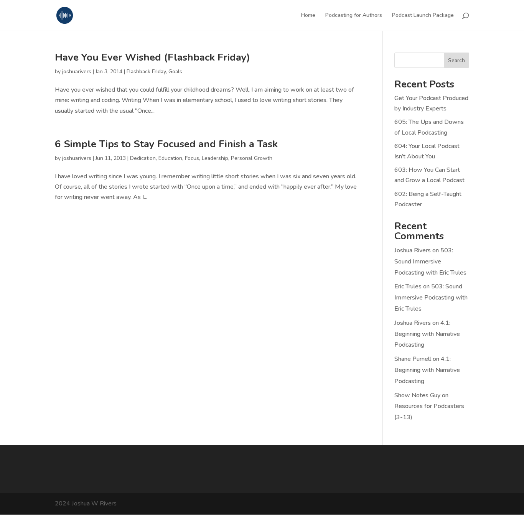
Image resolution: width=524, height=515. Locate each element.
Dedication (143, 158)
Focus (192, 158)
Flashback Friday (146, 71)
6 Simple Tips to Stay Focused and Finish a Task (166, 144)
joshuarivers (76, 71)
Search (456, 60)
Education (170, 158)
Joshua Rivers (412, 250)
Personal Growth (251, 158)
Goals (175, 71)
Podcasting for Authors (353, 16)
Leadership (215, 158)
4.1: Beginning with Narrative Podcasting (427, 334)
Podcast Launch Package (423, 16)
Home (308, 16)
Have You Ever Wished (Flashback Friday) (152, 57)
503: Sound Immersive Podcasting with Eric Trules (430, 261)
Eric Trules (408, 286)
